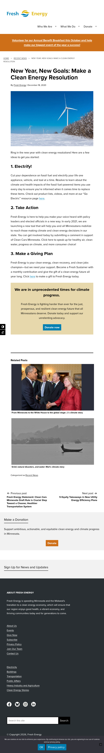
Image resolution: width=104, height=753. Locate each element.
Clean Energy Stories (18, 690)
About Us (12, 625)
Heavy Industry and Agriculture (23, 685)
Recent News (31, 475)
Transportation (14, 676)
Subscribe (12, 639)
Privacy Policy (14, 644)
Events (10, 630)
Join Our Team (14, 649)
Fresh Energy (20, 85)
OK (41, 747)
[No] (100, 744)
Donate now (52, 327)
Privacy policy (56, 747)
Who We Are (44, 26)
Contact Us (12, 653)
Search (64, 720)
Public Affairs (14, 681)
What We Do (68, 26)
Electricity (12, 667)
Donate (88, 26)
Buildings (11, 671)
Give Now (12, 635)
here (41, 198)
